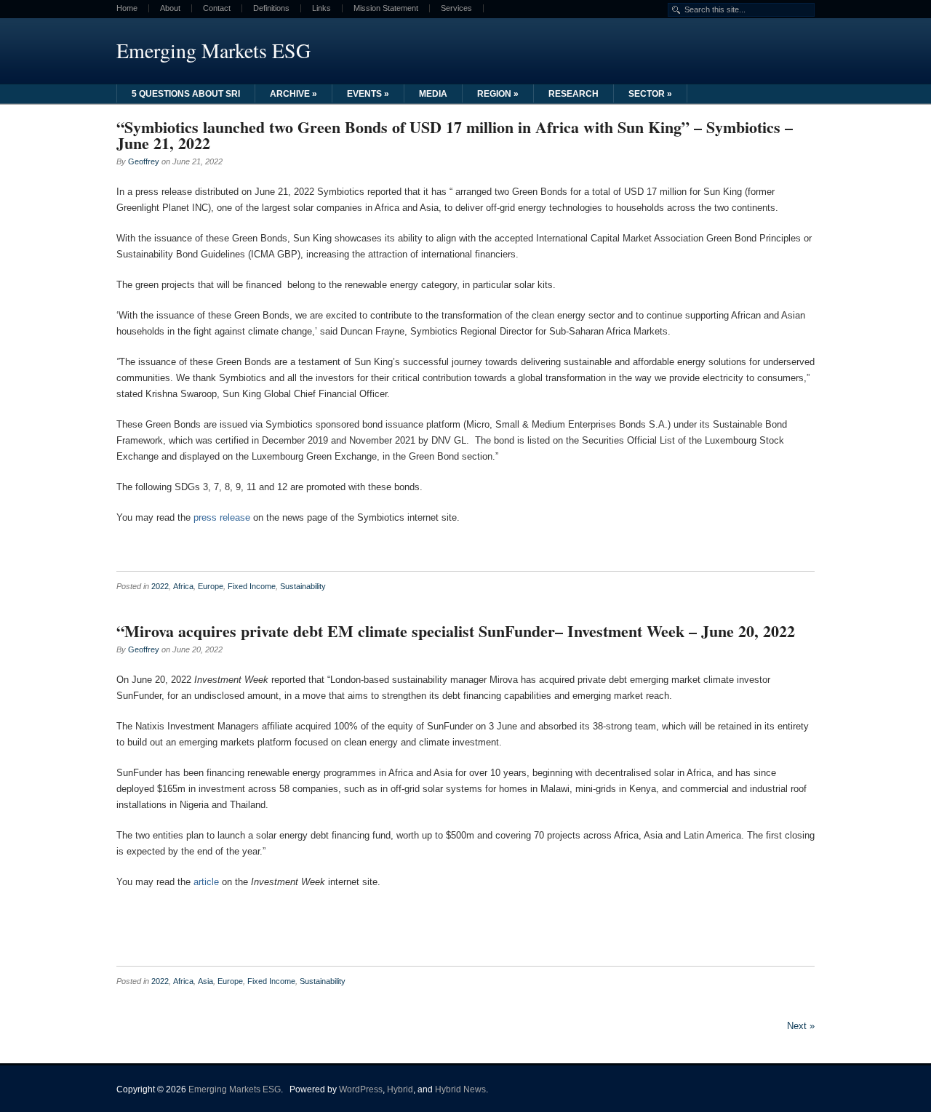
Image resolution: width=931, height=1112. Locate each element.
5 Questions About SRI (186, 94)
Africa (183, 586)
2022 (160, 586)
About (170, 8)
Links (321, 8)
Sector (650, 94)
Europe (210, 586)
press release (221, 517)
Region (498, 94)
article (206, 881)
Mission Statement (385, 8)
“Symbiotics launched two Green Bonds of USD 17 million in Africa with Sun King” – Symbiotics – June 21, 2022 (454, 135)
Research (573, 94)
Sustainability (303, 586)
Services (456, 8)
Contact (217, 8)
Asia (205, 981)
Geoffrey (143, 161)
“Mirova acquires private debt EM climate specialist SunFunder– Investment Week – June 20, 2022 (455, 631)
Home (126, 8)
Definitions (271, 8)
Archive (293, 94)
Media (433, 94)
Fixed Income (252, 586)
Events (368, 94)
